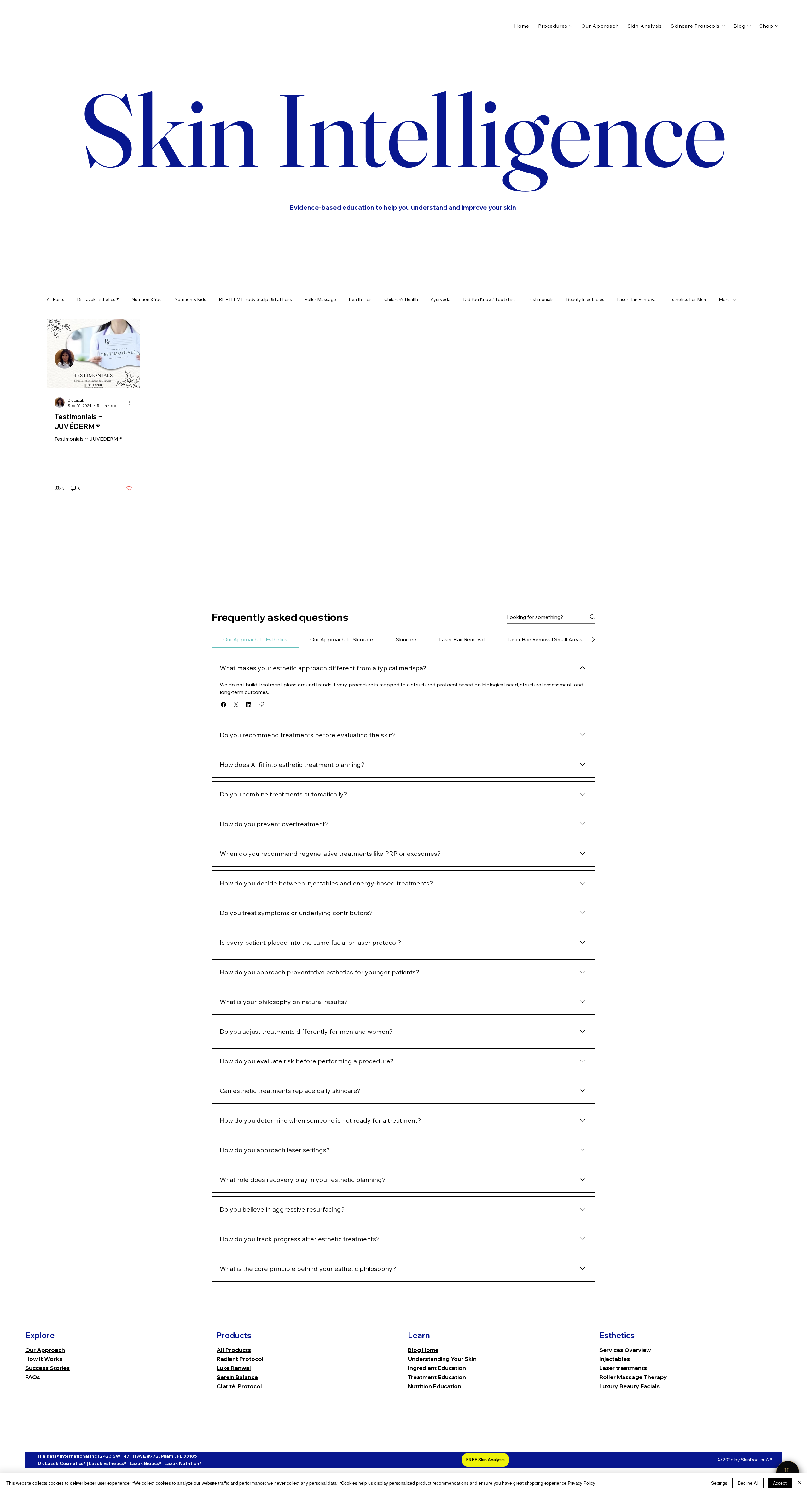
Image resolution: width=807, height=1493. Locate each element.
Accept (780, 1483)
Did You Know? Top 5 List (489, 299)
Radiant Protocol (240, 1358)
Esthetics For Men (687, 299)
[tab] (255, 639)
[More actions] (131, 402)
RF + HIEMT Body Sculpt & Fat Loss (255, 299)
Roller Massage (320, 299)
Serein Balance (237, 1377)
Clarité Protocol (239, 1386)
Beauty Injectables (585, 299)
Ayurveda (440, 299)
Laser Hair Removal (637, 299)
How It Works (43, 1358)
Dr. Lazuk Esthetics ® (98, 299)
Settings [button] (719, 1483)
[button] (223, 704)
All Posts (55, 299)
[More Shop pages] (776, 25)
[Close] (799, 1483)
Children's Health (401, 299)
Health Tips (360, 299)
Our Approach (45, 1350)
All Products (234, 1350)
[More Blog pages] (749, 25)
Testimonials (541, 299)
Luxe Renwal (234, 1368)
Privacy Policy (581, 1483)
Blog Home (423, 1350)
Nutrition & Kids (190, 299)
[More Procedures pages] (570, 25)
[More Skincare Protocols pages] (723, 25)
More (724, 299)
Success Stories (47, 1368)
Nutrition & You (146, 299)
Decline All (748, 1483)
